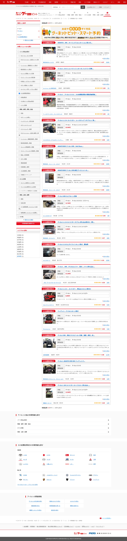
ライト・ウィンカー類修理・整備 (30, 151)
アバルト (65, 18)
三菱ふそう (50, 464)
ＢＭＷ (25, 475)
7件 (108, 88)
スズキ (48, 455)
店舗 (100, 7)
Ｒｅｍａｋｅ (46, 329)
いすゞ (72, 464)
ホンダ (25, 459)
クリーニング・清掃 (26, 129)
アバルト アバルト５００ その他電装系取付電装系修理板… (77, 94)
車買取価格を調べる (55, 505)
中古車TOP (18, 18)
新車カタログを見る (55, 501)
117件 (107, 355)
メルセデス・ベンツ (52, 475)
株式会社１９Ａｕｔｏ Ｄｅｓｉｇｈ (53, 379)
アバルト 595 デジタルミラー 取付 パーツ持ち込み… (76, 266)
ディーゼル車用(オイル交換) (28, 187)
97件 (108, 305)
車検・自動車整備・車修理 (30, 18)
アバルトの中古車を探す (35, 501)
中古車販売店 (42, 2)
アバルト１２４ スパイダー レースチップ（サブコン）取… (77, 120)
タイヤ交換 (87, 2)
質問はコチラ (85, 526)
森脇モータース (47, 403)
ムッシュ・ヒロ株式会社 (49, 88)
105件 (107, 260)
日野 (94, 464)
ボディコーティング (26, 125)
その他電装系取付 (56, 18)
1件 (108, 114)
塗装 (22, 113)
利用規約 (32, 526)
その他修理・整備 (25, 171)
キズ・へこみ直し (25, 117)
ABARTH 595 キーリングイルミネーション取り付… (75, 42)
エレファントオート (48, 305)
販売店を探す (54, 510)
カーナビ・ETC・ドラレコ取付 (29, 89)
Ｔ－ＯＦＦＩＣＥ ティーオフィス (52, 114)
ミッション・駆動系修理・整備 (29, 139)
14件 (108, 403)
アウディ (95, 475)
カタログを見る (74, 501)
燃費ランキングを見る (35, 510)
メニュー (106, 7)
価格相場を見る (35, 505)
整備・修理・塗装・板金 (74, 15)
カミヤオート (46, 260)
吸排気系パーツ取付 (26, 69)
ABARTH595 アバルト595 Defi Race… (70, 146)
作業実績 (107, 15)
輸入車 (33, 2)
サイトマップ (99, 526)
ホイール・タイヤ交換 (27, 55)
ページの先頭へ (106, 518)
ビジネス (77, 526)
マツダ (48, 459)
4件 (108, 215)
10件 (108, 140)
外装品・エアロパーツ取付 (28, 81)
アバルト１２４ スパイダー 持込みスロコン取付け (74, 289)
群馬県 (19, 256)
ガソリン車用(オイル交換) (28, 183)
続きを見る (106, 58)
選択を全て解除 (29, 40)
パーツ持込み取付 (60, 15)
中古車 (26, 2)
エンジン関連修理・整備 (27, 147)
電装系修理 (24, 163)
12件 (108, 379)
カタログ (105, 2)
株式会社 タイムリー (49, 238)
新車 (50, 2)
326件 (107, 62)
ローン (112, 2)
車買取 (56, 2)
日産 (94, 455)
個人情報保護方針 (41, 526)
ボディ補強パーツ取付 (27, 85)
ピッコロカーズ (47, 215)
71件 (108, 329)
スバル (72, 459)
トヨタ (25, 455)
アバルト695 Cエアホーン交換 (67, 196)
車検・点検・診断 (98, 15)
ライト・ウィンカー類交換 (28, 77)
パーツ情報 (24, 105)
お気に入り (92, 7)
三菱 (94, 459)
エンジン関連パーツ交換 (27, 73)
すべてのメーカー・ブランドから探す (28, 484)
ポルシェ (49, 479)
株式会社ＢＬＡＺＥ (48, 62)
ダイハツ (72, 455)
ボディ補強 (24, 159)
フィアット (96, 479)
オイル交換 (87, 15)
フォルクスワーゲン (75, 475)
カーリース (64, 2)
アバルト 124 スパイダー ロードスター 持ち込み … (74, 385)
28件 (108, 282)
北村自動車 (46, 355)
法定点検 (23, 203)
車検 (80, 2)
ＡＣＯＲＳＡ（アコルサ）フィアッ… (53, 140)
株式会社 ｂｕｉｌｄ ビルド (51, 164)
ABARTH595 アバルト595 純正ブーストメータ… (73, 170)
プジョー (72, 479)
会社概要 (26, 526)
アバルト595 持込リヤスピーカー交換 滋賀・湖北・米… (76, 335)
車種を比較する (74, 505)
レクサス (25, 464)
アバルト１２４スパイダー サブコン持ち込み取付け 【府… (76, 222)
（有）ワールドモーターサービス (52, 282)
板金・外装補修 (25, 155)
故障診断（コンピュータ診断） (29, 212)
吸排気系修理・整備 (26, 143)
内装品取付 (24, 97)
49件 (108, 238)
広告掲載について (69, 526)
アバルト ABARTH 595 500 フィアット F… (71, 361)
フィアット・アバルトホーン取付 (68, 311)
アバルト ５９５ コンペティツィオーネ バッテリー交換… (76, 68)
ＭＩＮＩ (25, 479)
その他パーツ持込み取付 (27, 101)
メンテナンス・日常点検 (27, 121)
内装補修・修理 (25, 167)
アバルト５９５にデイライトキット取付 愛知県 (73, 244)
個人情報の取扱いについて (55, 526)
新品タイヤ (97, 2)
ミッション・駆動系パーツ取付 (29, 65)
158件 (107, 164)
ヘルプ (92, 526)
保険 (119, 2)
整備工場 (73, 2)
